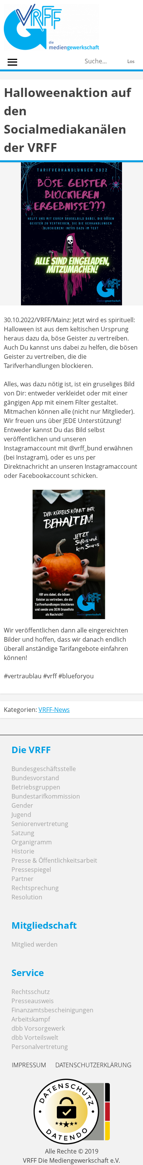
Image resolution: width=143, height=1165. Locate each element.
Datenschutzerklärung (93, 1065)
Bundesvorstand (35, 778)
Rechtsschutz (30, 992)
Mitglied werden (34, 944)
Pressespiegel (31, 869)
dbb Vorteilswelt (34, 1037)
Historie (22, 851)
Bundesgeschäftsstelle (43, 769)
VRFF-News (54, 709)
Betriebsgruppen (35, 787)
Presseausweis (32, 1001)
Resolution (26, 897)
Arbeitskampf (30, 1019)
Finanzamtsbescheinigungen (52, 1010)
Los (131, 61)
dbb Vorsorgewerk (38, 1028)
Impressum (29, 1065)
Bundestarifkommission (45, 796)
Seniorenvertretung (39, 824)
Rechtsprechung (35, 888)
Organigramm (31, 842)
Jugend (21, 814)
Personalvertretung (39, 1046)
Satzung (22, 833)
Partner (22, 879)
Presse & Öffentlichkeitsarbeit (54, 860)
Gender (22, 805)
